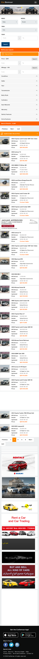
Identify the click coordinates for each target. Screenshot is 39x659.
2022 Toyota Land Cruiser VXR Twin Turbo (24, 246)
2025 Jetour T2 (16, 152)
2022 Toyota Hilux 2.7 (18, 314)
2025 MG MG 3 (15, 274)
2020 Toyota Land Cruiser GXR (20, 207)
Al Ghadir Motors (25, 143)
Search (5, 44)
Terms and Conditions (19, 653)
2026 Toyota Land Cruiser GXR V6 (21, 380)
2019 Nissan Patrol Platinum (20, 340)
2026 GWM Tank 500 (17, 353)
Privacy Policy (7, 653)
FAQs (27, 651)
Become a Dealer (20, 651)
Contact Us (30, 653)
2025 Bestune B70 (17, 259)
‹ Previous (5, 129)
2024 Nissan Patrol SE (18, 287)
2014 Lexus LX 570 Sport (19, 367)
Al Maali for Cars (24, 371)
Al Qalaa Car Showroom (27, 198)
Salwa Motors (24, 292)
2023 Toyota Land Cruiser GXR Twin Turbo (24, 138)
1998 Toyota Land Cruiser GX (20, 300)
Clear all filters (9, 54)
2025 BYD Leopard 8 (17, 426)
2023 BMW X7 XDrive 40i (19, 165)
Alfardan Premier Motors (27, 185)
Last (18, 129)
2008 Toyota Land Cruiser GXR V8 (21, 327)
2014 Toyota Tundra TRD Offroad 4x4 (22, 413)
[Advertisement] (19, 400)
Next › (12, 129)
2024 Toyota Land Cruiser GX (20, 193)
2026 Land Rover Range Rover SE (21, 180)
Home (5, 651)
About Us (11, 651)
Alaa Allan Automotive (26, 263)
